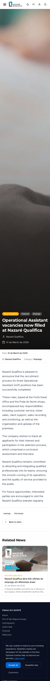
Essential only (31, 665)
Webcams (6, 634)
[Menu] (4, 4)
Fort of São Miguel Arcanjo (14, 619)
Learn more (19, 658)
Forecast (6, 631)
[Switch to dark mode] (27, 4)
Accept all (13, 665)
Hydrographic (8, 623)
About (5, 615)
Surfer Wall (7, 627)
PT (33, 4)
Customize (13, 672)
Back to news (15, 522)
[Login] (39, 4)
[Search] (45, 4)
